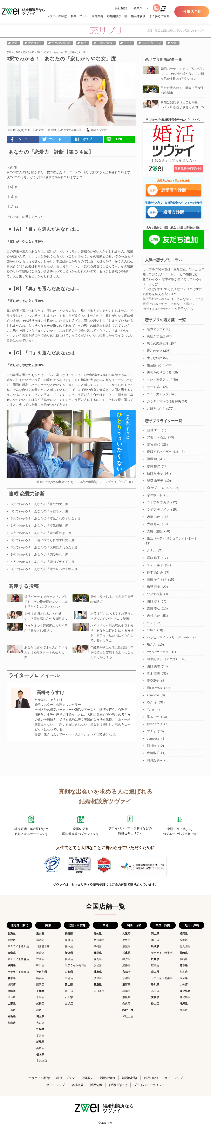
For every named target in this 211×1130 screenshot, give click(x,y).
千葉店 (40, 997)
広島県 (155, 959)
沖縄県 (184, 1003)
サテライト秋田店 (18, 971)
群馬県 (40, 1041)
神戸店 (126, 959)
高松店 (155, 990)
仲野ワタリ (154, 724)
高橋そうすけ (99, 130)
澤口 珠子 (153, 558)
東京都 (40, 933)
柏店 (39, 1009)
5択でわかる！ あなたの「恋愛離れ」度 (39, 554)
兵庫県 (126, 952)
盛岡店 (12, 984)
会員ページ (141, 8)
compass (153, 738)
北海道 (12, 933)
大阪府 (126, 933)
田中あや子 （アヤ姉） (163, 659)
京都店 (126, 978)
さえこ (151, 550)
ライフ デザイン (158, 509)
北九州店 (185, 946)
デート (128, 42)
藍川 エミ (153, 430)
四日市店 (99, 990)
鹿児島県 (185, 990)
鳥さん (151, 644)
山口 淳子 (153, 601)
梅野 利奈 (153, 586)
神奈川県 (41, 971)
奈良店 (126, 1003)
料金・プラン (79, 16)
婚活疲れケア (156, 365)
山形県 (12, 1003)
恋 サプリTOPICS (159, 488)
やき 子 (152, 702)
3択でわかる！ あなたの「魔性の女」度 (39, 504)
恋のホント (154, 495)
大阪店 (126, 939)
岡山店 (155, 939)
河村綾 (151, 745)
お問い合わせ (118, 1085)
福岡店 (184, 939)
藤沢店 (40, 984)
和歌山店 (127, 1016)
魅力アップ (154, 329)
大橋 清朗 (154, 531)
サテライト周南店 (161, 978)
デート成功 (154, 387)
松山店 (155, 1003)
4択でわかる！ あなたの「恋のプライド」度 (42, 561)
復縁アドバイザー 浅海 (163, 451)
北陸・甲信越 (77, 925)
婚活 (83, 42)
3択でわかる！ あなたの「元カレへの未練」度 (44, 569)
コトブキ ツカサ (158, 502)
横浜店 (40, 978)
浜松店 (98, 965)
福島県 (12, 1016)
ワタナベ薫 (154, 594)
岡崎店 (98, 946)
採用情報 (96, 1085)
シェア (23, 139)
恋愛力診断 (28, 52)
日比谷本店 (43, 946)
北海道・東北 (19, 925)
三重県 (98, 984)
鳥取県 (155, 946)
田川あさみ (154, 760)
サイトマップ (173, 1078)
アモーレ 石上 (156, 437)
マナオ (151, 731)
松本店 (69, 946)
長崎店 (184, 959)
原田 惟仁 (153, 466)
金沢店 (69, 1003)
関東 (48, 925)
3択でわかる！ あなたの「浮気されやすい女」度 (46, 518)
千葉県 (40, 990)
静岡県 (98, 952)
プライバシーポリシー (149, 1085)
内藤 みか (153, 516)
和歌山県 (127, 1009)
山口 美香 (153, 666)
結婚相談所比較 (117, 16)
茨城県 (40, 1028)
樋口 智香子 (155, 473)
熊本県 (184, 965)
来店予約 (194, 11)
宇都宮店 (41, 1060)
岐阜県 (98, 971)
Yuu (149, 623)
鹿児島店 (185, 997)
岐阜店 (98, 978)
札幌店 (12, 939)
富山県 (69, 984)
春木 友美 (153, 673)
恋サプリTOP (13, 52)
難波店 (126, 946)
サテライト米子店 (161, 952)
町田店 (40, 965)
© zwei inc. (105, 1122)
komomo (153, 695)
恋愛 (14, 42)
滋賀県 (126, 984)
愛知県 (98, 933)
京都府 (126, 971)
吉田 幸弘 (153, 608)
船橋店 (40, 1003)
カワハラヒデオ (158, 651)
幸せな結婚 (154, 358)
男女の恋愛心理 (61, 42)
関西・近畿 (134, 925)
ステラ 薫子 (155, 565)
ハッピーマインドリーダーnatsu (169, 637)
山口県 (155, 971)
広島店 (155, 965)
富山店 (69, 990)
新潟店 (69, 959)
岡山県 (155, 933)
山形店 (12, 1009)
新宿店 (40, 939)
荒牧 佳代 (153, 444)
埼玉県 (40, 1016)
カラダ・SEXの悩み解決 (164, 401)
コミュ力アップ (151, 42)
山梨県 (69, 971)
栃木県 (40, 1054)
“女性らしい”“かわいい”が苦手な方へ (168, 309)
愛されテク (35, 42)
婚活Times (151, 1078)
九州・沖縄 (191, 925)
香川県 (155, 984)
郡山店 (12, 1022)
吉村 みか (153, 615)
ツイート (55, 139)
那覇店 (184, 1009)
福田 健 (152, 459)
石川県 (69, 997)
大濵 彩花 (153, 524)
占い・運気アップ (159, 379)
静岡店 (98, 959)
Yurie (150, 709)
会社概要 (121, 8)
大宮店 (40, 1022)
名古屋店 (99, 939)
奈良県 (126, 997)
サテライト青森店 (18, 959)
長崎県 (184, 952)
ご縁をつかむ (105, 42)
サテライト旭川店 (18, 946)
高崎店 (40, 1048)
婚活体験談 (138, 16)
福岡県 (184, 933)
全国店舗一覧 (105, 906)
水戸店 (40, 1035)
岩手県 (12, 978)
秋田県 (12, 965)
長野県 (69, 933)
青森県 (12, 952)
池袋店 (40, 952)
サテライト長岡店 (75, 965)
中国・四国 (163, 925)
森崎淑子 (153, 753)
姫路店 (126, 965)
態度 (174, 42)
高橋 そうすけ (156, 579)
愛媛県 (155, 997)
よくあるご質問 (159, 16)
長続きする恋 (156, 336)
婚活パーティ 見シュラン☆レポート (172, 538)
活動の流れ (107, 1078)
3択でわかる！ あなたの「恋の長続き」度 (41, 533)
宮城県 (12, 990)
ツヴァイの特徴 (57, 16)
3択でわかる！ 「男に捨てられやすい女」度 (42, 540)
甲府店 (69, 978)
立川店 (40, 959)
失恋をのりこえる (159, 372)
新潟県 (69, 952)
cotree (151, 630)
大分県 (184, 978)
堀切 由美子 (155, 480)
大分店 (184, 984)
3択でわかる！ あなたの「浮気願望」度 (39, 525)
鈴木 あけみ (155, 572)
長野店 (69, 939)
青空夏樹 (153, 680)
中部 (105, 925)
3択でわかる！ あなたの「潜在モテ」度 (39, 511)
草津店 (126, 990)
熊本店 (184, 971)
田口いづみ (154, 688)
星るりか (153, 717)
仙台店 (12, 997)
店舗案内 (97, 16)
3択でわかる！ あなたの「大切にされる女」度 (44, 547)
